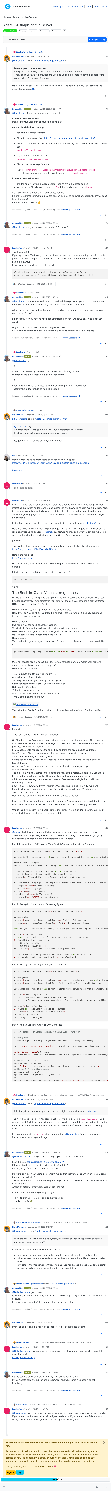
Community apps (74, 6)
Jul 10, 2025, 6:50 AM (49, 223)
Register (10, 1472)
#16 (106, 500)
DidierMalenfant (19, 56)
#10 (106, 248)
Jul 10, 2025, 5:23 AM (49, 109)
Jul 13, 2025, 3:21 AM (44, 1227)
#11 (106, 297)
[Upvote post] (101, 96)
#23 (106, 1323)
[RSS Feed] (65, 30)
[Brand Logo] (7, 6)
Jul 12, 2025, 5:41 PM (49, 1152)
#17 (106, 725)
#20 (106, 1152)
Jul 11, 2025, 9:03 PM (44, 1099)
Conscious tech (18, 470)
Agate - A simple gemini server (49, 60)
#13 (106, 415)
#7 (107, 56)
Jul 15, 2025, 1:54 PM (39, 1409)
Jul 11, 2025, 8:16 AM (39, 500)
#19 (106, 1099)
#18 (106, 828)
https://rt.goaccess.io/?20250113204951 (33, 549)
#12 (106, 356)
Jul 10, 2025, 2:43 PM (49, 297)
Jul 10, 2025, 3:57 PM (49, 356)
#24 (106, 1347)
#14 (106, 455)
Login (19, 1472)
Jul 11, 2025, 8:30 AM (39, 725)
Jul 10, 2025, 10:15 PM (33, 455)
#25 (106, 1372)
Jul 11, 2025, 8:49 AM (39, 828)
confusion (88, 523)
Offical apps (58, 6)
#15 (106, 484)
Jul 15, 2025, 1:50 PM (49, 1372)
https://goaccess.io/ (22, 558)
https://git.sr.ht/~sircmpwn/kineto (44, 1161)
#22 (106, 1288)
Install (104, 6)
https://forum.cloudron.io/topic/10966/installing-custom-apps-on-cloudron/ (50, 463)
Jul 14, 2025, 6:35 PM (44, 1323)
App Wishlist (11, 31)
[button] (4, 1487)
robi (14, 455)
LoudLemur (21, 52)
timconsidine (18, 109)
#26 (106, 1409)
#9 (107, 223)
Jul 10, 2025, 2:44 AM (44, 56)
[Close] (104, 1442)
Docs (96, 6)
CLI (34, 89)
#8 (107, 109)
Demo (88, 6)
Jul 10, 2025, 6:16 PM (44, 415)
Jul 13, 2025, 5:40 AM (49, 1288)
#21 (106, 1227)
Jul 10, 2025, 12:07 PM (39, 248)
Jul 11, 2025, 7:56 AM (39, 484)
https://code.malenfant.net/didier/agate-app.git (68, 138)
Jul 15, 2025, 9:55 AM (39, 1347)
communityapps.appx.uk (70, 210)
